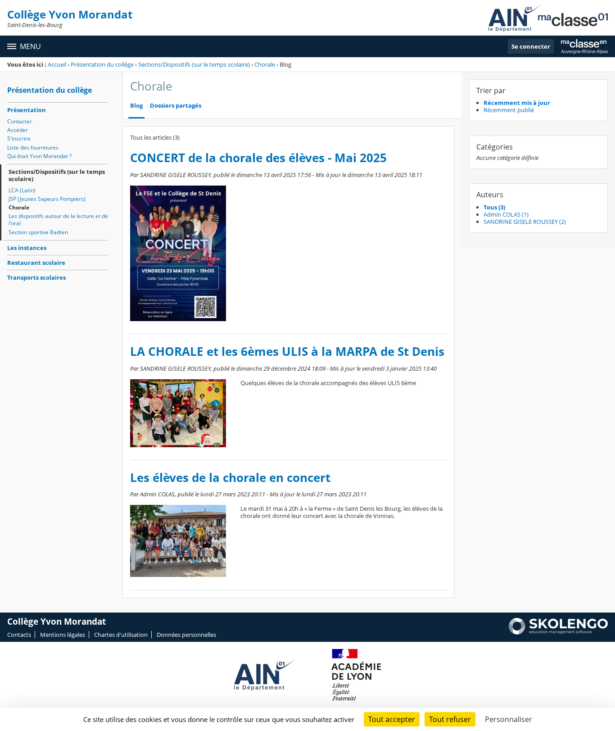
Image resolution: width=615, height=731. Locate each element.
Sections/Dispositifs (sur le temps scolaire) (194, 64)
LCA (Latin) (22, 190)
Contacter (19, 121)
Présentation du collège (102, 64)
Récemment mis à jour (517, 102)
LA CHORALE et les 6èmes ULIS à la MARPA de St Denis (287, 351)
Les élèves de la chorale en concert (230, 478)
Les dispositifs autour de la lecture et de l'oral (58, 219)
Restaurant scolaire (36, 263)
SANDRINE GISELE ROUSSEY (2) (525, 221)
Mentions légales (62, 634)
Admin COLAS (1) (506, 214)
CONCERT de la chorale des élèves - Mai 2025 (258, 158)
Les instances (26, 248)
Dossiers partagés (175, 105)
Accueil (57, 64)
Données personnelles (186, 634)
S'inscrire (19, 138)
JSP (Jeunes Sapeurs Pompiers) (47, 199)
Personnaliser (508, 719)
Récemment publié (509, 110)
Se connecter (530, 46)
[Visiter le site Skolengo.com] (558, 632)
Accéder (17, 130)
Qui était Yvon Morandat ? (39, 156)
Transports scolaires (36, 277)
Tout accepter (391, 719)
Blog (136, 105)
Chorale (264, 64)
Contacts (19, 634)
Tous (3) (494, 207)
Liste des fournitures (33, 147)
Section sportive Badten (38, 232)
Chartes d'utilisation (121, 634)
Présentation (26, 110)
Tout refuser (450, 719)
